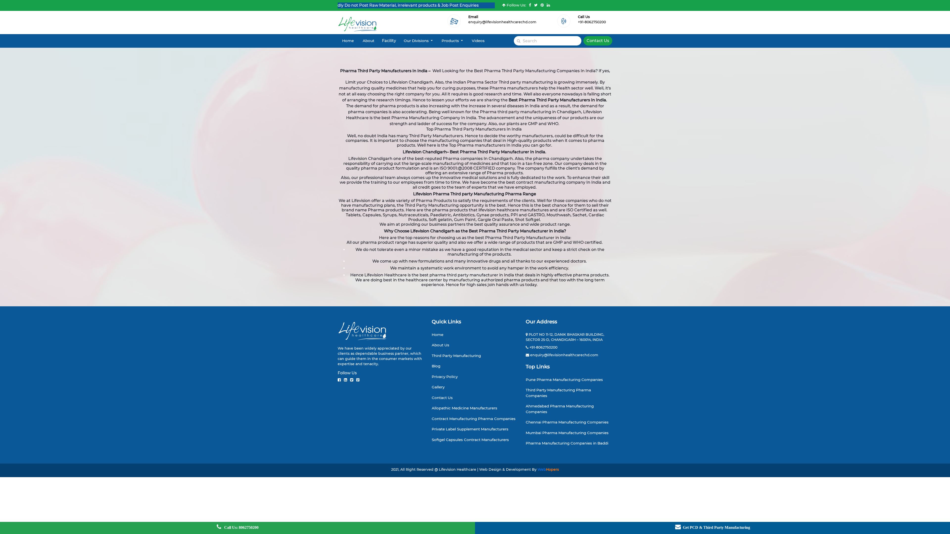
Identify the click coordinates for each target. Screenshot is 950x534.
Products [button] (451, 40)
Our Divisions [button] (417, 40)
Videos (478, 40)
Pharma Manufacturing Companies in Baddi (567, 443)
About (368, 40)
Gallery (438, 387)
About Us (440, 345)
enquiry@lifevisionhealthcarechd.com (502, 22)
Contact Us (598, 40)
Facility (389, 40)
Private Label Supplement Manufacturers (470, 429)
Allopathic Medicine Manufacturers (464, 408)
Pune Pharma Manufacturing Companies (564, 379)
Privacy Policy (445, 376)
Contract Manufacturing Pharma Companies (474, 418)
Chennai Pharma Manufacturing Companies (567, 422)
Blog (436, 366)
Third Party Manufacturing (456, 355)
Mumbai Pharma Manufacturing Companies (567, 432)
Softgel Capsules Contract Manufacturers (470, 439)
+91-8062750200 (592, 22)
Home (348, 40)
